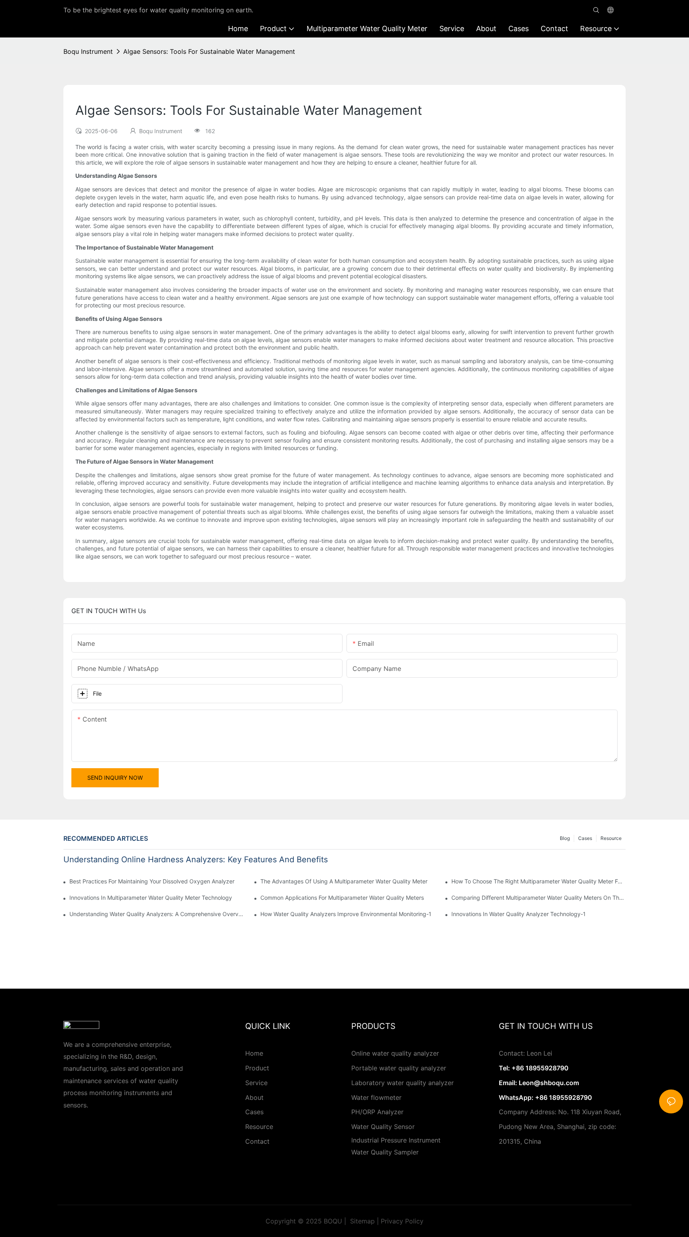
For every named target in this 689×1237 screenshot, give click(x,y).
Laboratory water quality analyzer (402, 1083)
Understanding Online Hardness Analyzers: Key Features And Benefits (195, 859)
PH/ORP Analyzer (377, 1112)
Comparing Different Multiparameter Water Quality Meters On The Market (538, 897)
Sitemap (361, 1221)
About (254, 1097)
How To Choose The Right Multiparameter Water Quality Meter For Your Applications (538, 881)
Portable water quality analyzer (398, 1068)
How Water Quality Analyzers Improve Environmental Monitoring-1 (345, 914)
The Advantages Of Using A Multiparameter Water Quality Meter (343, 881)
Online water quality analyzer (395, 1053)
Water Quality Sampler (385, 1152)
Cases (585, 838)
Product (257, 1068)
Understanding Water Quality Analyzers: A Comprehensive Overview (156, 914)
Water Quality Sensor (383, 1127)
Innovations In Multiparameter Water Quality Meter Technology (150, 897)
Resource (611, 838)
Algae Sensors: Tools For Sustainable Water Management (209, 51)
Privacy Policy (402, 1221)
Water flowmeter (376, 1097)
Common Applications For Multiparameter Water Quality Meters (342, 897)
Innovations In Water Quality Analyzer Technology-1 (518, 914)
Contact (257, 1141)
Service (256, 1083)
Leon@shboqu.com (549, 1083)
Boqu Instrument (88, 51)
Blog (565, 838)
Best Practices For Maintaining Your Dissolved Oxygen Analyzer (151, 881)
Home (254, 1053)
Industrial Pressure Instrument (396, 1140)
